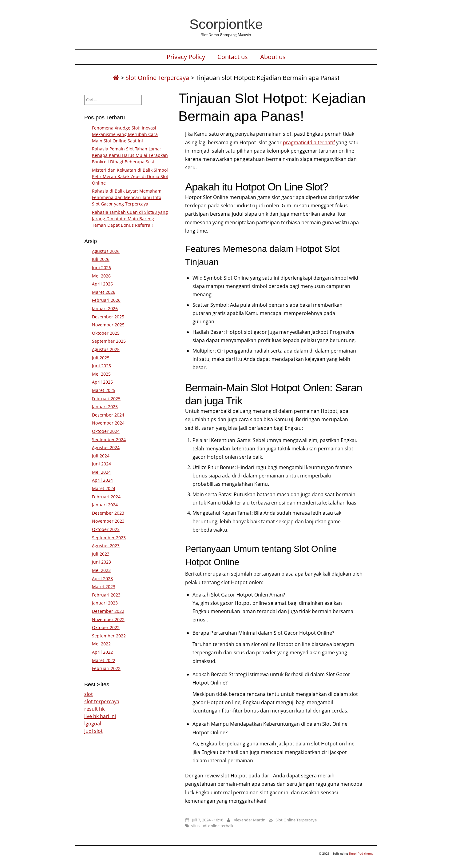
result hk (94, 708)
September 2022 (109, 636)
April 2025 (102, 382)
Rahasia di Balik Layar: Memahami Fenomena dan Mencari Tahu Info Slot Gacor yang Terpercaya (127, 197)
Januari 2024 (105, 505)
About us (273, 57)
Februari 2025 (106, 398)
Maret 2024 (103, 488)
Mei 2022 (101, 644)
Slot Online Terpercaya (157, 78)
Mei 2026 (101, 276)
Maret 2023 (103, 586)
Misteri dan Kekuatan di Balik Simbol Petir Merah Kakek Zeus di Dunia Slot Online (130, 176)
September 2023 (109, 538)
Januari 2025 (105, 406)
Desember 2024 (108, 415)
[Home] (116, 78)
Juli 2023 (100, 554)
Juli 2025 (100, 358)
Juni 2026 (101, 267)
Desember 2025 (108, 317)
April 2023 (102, 578)
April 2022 (102, 652)
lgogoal (92, 723)
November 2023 (108, 521)
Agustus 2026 (106, 251)
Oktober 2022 (106, 627)
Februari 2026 (106, 300)
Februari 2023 (106, 595)
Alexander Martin (249, 820)
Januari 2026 (105, 308)
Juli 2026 (100, 259)
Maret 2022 (103, 660)
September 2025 (109, 341)
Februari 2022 (106, 668)
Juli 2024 (100, 456)
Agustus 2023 (106, 546)
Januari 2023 (105, 603)
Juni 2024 (101, 464)
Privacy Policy (186, 57)
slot (88, 694)
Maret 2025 (103, 390)
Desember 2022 (108, 611)
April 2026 (102, 284)
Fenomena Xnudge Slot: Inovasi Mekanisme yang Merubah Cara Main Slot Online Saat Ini (125, 134)
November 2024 (108, 423)
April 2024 (102, 480)
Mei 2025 (101, 374)
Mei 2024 (101, 472)
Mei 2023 (101, 570)
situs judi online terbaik (212, 825)
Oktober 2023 (106, 529)
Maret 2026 (103, 292)
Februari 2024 (106, 497)
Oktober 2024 (106, 431)
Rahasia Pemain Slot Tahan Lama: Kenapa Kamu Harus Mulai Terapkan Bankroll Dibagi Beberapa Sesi (130, 155)
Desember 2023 (108, 513)
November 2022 (108, 619)
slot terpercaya (101, 701)
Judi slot (93, 731)
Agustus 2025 (106, 349)
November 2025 (108, 325)
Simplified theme (361, 853)
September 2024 (109, 439)
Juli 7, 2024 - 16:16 (207, 820)
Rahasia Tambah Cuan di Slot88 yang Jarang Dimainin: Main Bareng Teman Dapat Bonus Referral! (130, 218)
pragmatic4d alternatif (309, 142)
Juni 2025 (101, 366)
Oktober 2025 (106, 333)
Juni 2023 (101, 562)
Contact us (232, 57)
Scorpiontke (226, 24)
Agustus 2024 (106, 447)
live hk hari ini (100, 716)
